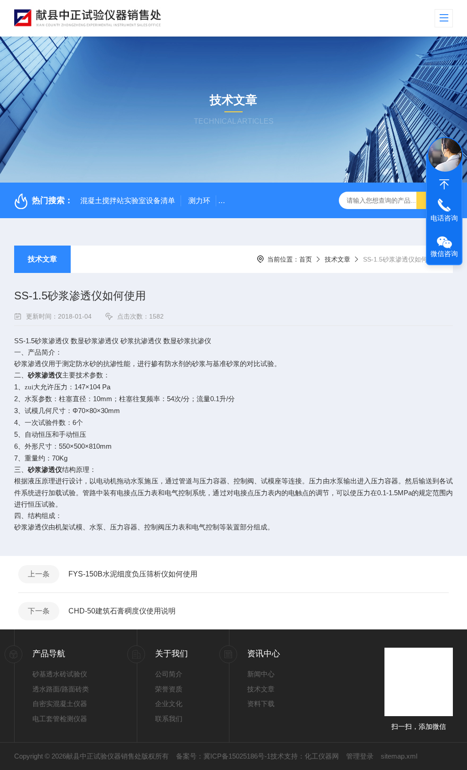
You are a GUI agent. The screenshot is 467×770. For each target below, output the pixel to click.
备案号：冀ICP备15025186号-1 (223, 756)
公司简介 (168, 674)
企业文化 (168, 703)
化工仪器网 (322, 756)
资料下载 (261, 703)
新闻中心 (261, 674)
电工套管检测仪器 (59, 719)
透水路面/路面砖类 (60, 689)
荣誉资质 (168, 689)
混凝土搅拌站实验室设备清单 (127, 200)
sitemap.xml (399, 756)
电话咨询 (444, 218)
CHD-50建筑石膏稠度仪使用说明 (122, 611)
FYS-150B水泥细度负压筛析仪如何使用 (132, 574)
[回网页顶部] (444, 184)
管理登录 (360, 756)
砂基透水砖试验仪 (59, 674)
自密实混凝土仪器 (59, 703)
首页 (305, 259)
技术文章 (42, 259)
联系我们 (168, 719)
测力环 (199, 200)
